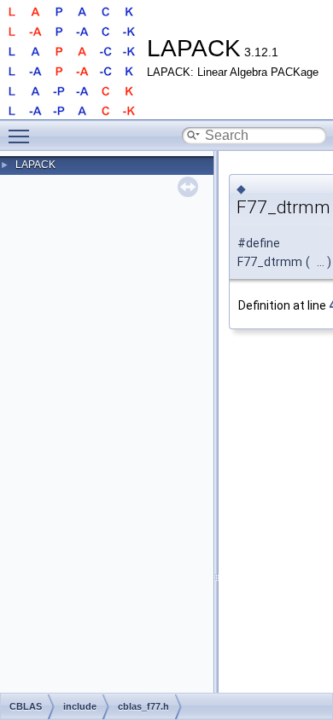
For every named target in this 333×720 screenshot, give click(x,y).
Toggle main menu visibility (22, 135)
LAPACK (35, 165)
